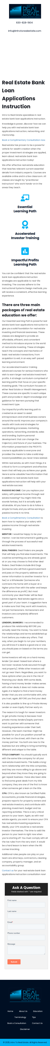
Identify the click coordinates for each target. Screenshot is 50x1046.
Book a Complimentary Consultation (21, 517)
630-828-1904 (24, 22)
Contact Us (37, 1023)
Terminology (20, 1017)
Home (10, 1011)
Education (38, 1011)
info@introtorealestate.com (24, 30)
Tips (34, 1017)
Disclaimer (25, 1029)
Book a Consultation (16, 1023)
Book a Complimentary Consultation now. (23, 140)
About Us (23, 1011)
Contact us (8, 870)
